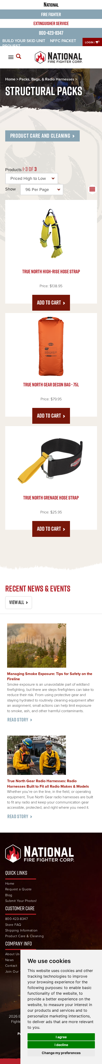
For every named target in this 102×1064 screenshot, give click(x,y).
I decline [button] (61, 1045)
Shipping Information (21, 930)
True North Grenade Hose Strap (51, 497)
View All (16, 602)
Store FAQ (13, 925)
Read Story (17, 719)
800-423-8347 (51, 33)
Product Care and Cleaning (40, 136)
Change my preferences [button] (61, 1053)
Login (89, 42)
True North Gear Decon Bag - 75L (51, 384)
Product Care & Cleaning (24, 936)
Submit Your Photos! (21, 901)
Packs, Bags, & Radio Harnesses (46, 79)
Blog (8, 895)
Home (10, 79)
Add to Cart (49, 302)
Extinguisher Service (51, 23)
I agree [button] (61, 1037)
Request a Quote (18, 889)
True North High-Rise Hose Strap (51, 271)
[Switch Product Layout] (92, 189)
